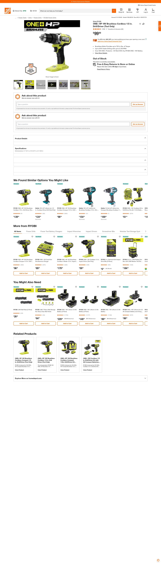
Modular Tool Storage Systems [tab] (131, 231)
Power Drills (38, 17)
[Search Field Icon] (114, 11)
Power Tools (22, 17)
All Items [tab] (17, 231)
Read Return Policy (103, 69)
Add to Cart (23, 273)
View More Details (101, 53)
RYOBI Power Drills (50, 17)
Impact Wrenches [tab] (74, 231)
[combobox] (75, 11)
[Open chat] (159, 26)
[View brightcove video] (52, 84)
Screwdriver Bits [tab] (108, 231)
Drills (30, 17)
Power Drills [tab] (30, 231)
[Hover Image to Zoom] (52, 48)
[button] (80, 138)
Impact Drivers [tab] (91, 231)
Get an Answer (138, 104)
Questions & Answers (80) (115, 29)
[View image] (18, 84)
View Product (19, 370)
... (15, 18)
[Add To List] (140, 23)
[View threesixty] (40, 84)
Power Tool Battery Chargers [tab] (51, 231)
